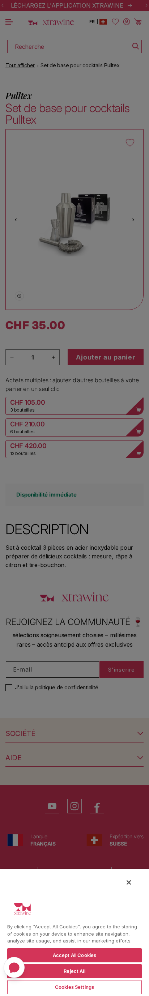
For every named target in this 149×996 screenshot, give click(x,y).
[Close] (129, 882)
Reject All (74, 971)
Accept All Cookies (74, 955)
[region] (74, 932)
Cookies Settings (74, 987)
